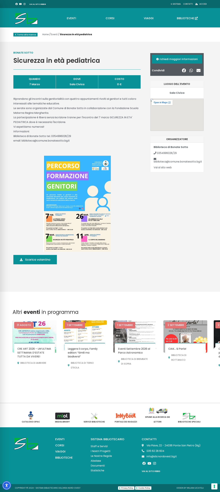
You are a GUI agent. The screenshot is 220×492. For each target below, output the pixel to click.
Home (45, 34)
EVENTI (59, 439)
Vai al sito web (163, 167)
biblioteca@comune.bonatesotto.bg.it (178, 161)
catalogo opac (31, 421)
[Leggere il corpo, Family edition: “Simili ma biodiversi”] (85, 336)
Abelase (96, 461)
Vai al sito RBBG (151, 471)
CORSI (59, 445)
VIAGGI (60, 451)
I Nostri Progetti (100, 451)
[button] (184, 70)
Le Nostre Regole (101, 456)
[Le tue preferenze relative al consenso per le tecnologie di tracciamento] (214, 486)
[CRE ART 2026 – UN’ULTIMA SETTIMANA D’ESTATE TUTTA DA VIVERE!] (34, 336)
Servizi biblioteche (94, 421)
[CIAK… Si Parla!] (185, 336)
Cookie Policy (144, 488)
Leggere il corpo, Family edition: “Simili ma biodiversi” (83, 352)
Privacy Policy (127, 488)
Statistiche (97, 470)
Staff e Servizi (99, 446)
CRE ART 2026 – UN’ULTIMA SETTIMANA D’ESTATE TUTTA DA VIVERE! (34, 352)
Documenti (98, 465)
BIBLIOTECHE (64, 458)
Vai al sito (37, 4)
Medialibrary (62, 421)
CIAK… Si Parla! (177, 349)
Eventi (54, 34)
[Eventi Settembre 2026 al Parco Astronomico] (135, 336)
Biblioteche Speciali (189, 421)
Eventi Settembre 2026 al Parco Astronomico (134, 351)
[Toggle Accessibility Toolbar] (6, 485)
